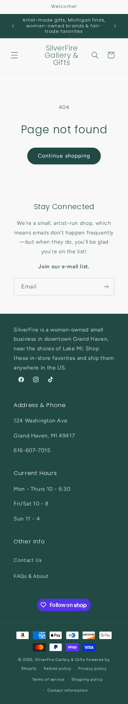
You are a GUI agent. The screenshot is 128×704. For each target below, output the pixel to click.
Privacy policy (92, 668)
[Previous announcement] (12, 25)
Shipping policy (87, 679)
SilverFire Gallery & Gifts (60, 659)
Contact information (67, 690)
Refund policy (57, 668)
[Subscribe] (106, 286)
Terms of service (48, 679)
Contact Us (28, 560)
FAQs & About (31, 576)
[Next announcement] (115, 25)
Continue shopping (64, 155)
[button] (14, 55)
